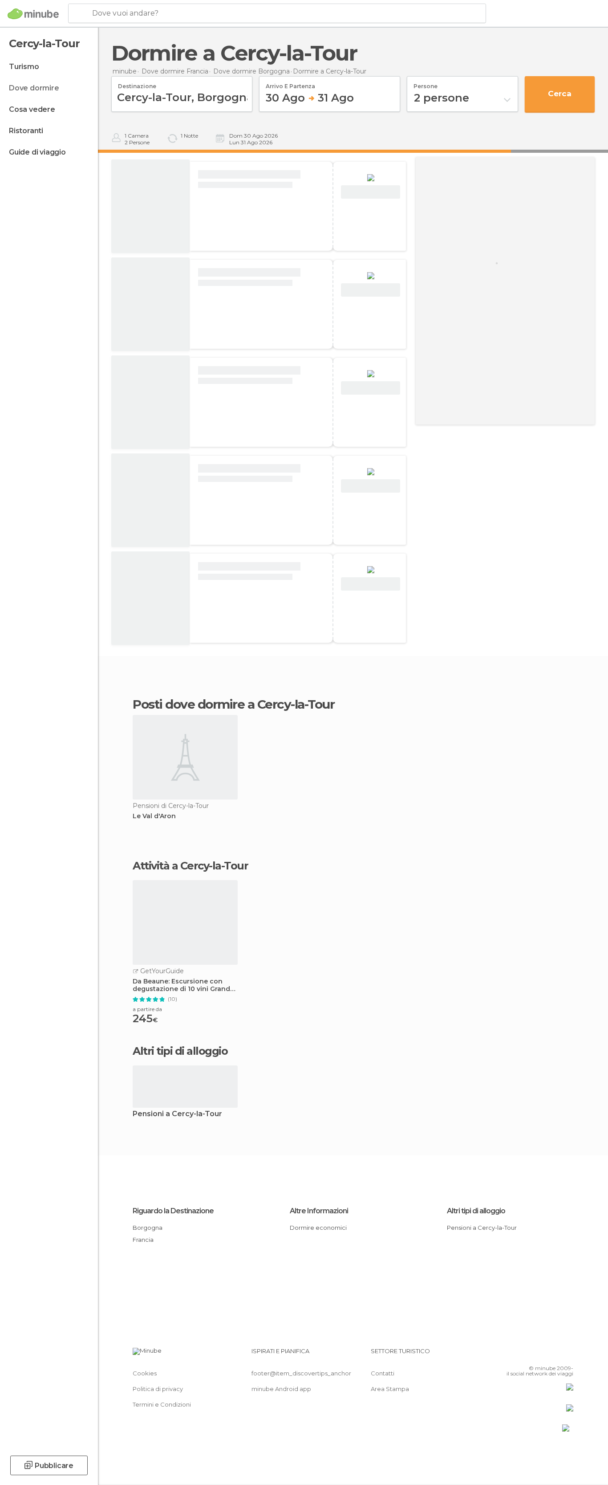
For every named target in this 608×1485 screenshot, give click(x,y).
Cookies (145, 1373)
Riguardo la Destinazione (173, 1211)
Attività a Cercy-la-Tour (190, 866)
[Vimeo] (552, 1354)
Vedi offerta (370, 192)
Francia (143, 1239)
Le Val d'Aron (154, 816)
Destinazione (137, 83)
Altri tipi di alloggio (476, 1211)
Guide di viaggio (37, 152)
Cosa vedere (32, 109)
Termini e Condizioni (162, 1404)
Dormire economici (318, 1227)
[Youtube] (566, 1354)
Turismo (24, 66)
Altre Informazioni (319, 1211)
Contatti (382, 1373)
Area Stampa (390, 1388)
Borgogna (147, 1227)
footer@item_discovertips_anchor (301, 1373)
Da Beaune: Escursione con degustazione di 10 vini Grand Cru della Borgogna (181, 985)
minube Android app (281, 1388)
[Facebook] (522, 1354)
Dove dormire (34, 88)
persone (425, 83)
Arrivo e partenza (290, 83)
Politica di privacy (158, 1388)
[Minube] (33, 14)
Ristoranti (26, 130)
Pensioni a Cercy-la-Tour (177, 1114)
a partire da (147, 1009)
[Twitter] (537, 1354)
